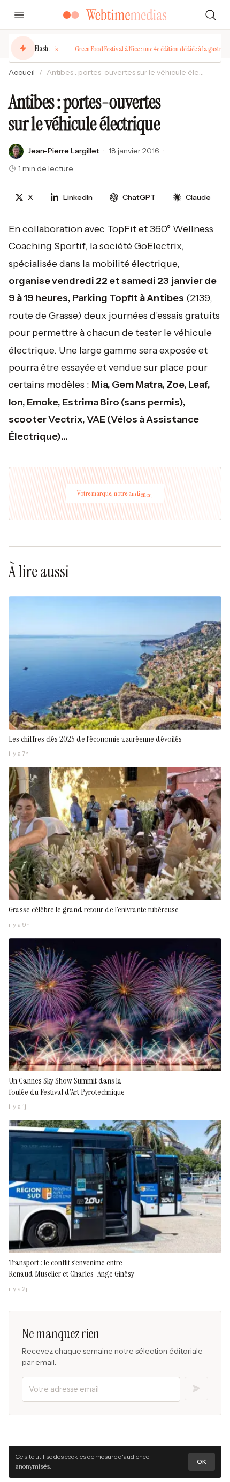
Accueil (22, 72)
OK (201, 1461)
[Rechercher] (210, 15)
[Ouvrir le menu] (19, 15)
